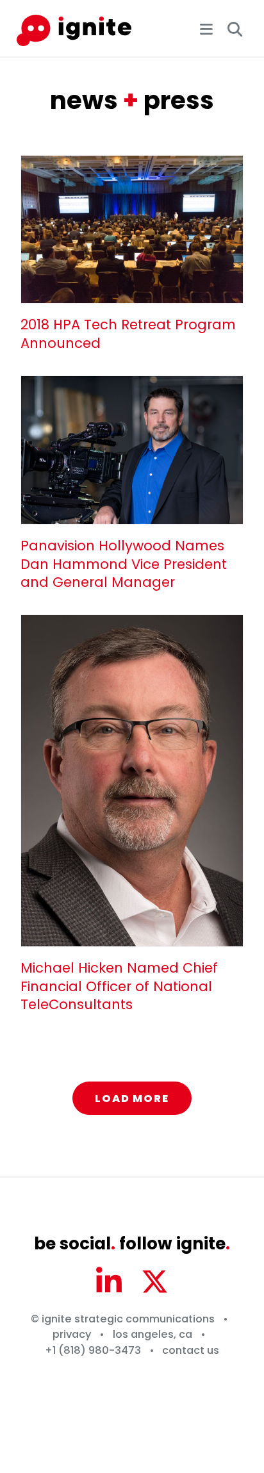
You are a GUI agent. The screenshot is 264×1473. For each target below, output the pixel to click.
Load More (132, 1098)
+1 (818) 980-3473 (93, 1350)
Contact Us (190, 1350)
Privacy (72, 1334)
